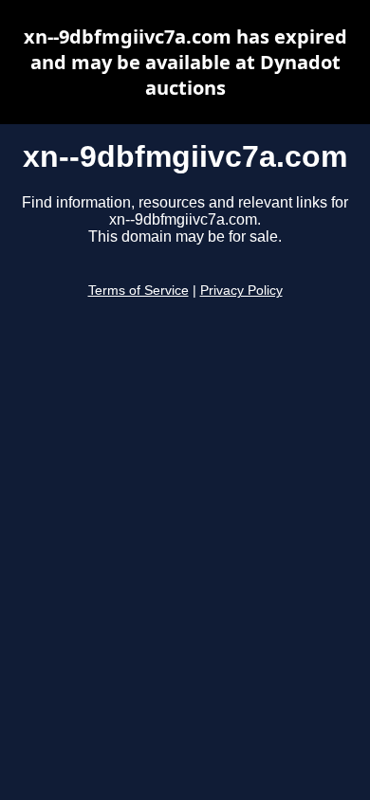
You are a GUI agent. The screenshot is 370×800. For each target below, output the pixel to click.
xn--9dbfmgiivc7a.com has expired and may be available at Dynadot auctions (185, 62)
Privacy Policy (241, 290)
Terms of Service (138, 290)
